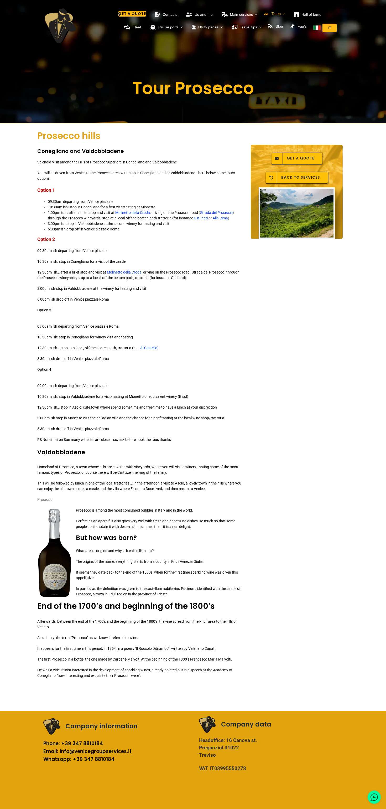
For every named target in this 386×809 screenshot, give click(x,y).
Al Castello (148, 348)
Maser (73, 418)
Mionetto (136, 396)
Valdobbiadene (61, 452)
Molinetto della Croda (132, 212)
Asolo (76, 407)
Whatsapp (56, 759)
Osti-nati (201, 218)
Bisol (183, 396)
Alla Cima (220, 218)
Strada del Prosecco (216, 212)
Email (50, 751)
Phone (51, 743)
